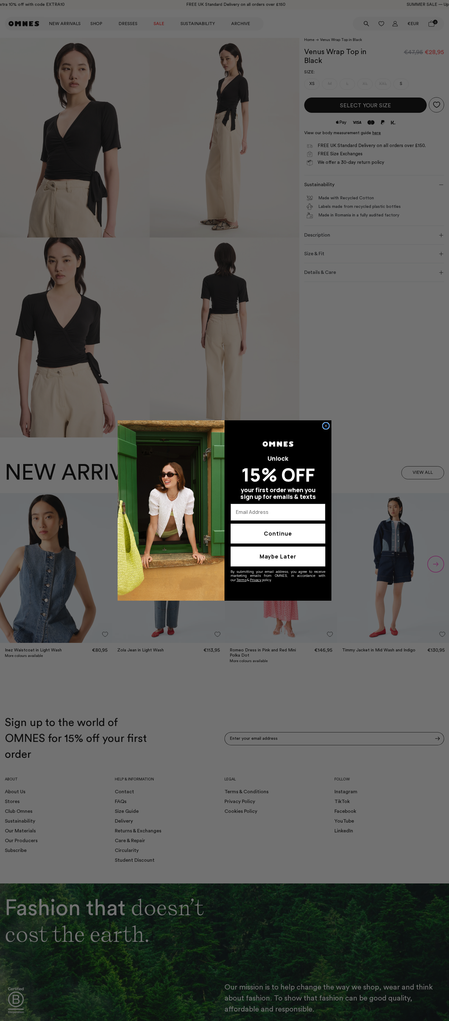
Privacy (255, 579)
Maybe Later (278, 556)
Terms (241, 579)
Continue (278, 533)
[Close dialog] (326, 426)
